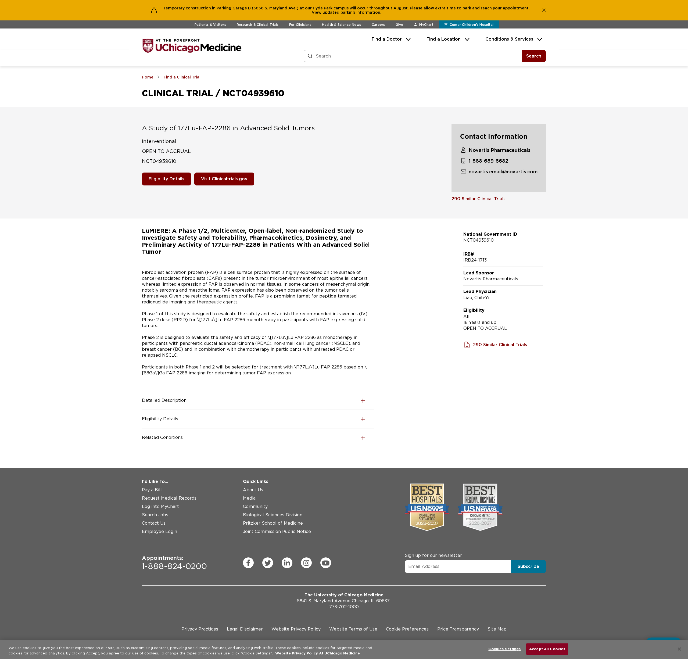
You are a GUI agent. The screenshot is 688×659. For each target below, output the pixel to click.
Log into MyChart (160, 506)
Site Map (497, 629)
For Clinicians (300, 25)
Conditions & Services (509, 39)
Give (399, 25)
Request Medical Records (169, 498)
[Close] (679, 649)
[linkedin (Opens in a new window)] (287, 562)
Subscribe (528, 566)
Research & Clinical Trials (257, 25)
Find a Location (444, 39)
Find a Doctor (387, 39)
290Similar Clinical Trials (479, 198)
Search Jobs (155, 514)
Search (533, 56)
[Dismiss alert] (544, 10)
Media (249, 498)
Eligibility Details (166, 178)
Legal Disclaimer (245, 629)
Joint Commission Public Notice (277, 531)
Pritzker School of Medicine (273, 523)
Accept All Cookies (547, 649)
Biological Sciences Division (272, 514)
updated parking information (351, 12)
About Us (253, 489)
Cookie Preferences (407, 629)
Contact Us (154, 523)
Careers (378, 25)
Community (255, 506)
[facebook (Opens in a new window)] (248, 562)
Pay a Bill (152, 489)
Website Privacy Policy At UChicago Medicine (317, 653)
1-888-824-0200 (174, 563)
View (317, 12)
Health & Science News (341, 25)
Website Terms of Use (353, 629)
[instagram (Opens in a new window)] (306, 562)
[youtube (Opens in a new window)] (325, 562)
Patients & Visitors (210, 25)
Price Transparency (458, 629)
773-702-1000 (344, 606)
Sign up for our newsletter (433, 555)
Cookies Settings (504, 649)
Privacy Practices (199, 629)
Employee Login (159, 531)
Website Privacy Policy (296, 629)
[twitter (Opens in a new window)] (267, 562)
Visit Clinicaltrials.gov (224, 178)
